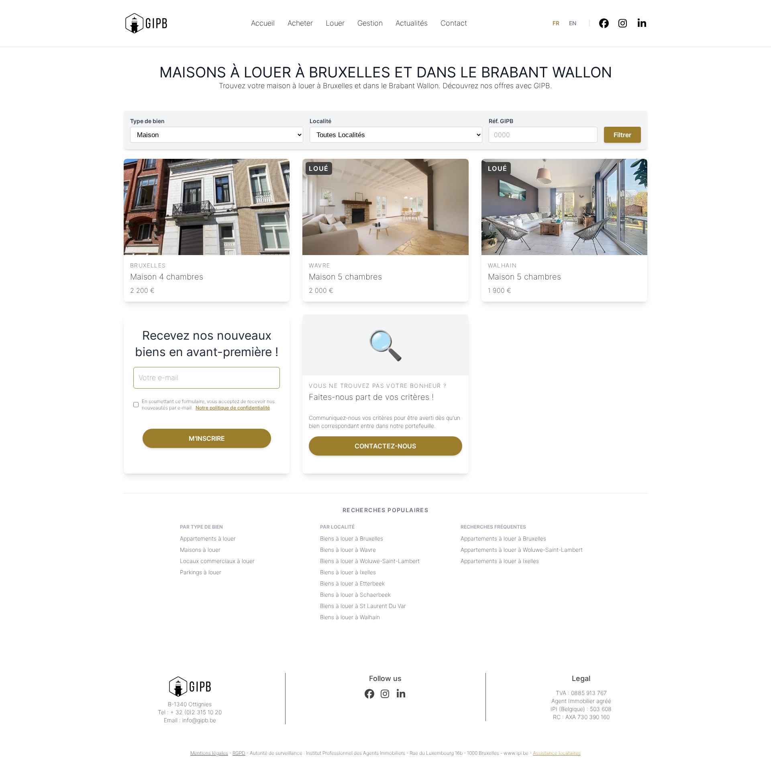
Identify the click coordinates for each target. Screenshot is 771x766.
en (572, 23)
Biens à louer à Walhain (350, 617)
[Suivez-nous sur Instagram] (623, 23)
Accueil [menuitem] (263, 23)
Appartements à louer (208, 538)
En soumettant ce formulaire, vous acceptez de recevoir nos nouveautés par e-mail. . (208, 404)
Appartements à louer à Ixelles (500, 560)
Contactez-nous (385, 446)
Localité (320, 121)
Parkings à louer (200, 572)
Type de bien (147, 121)
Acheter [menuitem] (300, 23)
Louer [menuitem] (335, 23)
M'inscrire (207, 438)
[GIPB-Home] (146, 23)
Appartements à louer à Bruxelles (503, 538)
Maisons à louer (200, 549)
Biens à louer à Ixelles (348, 572)
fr (556, 23)
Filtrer (622, 135)
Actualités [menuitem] (412, 23)
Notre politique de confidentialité (233, 408)
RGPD (239, 753)
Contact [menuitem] (454, 23)
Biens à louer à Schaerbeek (355, 594)
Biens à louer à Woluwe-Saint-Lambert (370, 560)
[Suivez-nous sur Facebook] (604, 23)
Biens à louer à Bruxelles (351, 538)
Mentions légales (209, 753)
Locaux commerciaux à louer (217, 560)
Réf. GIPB (501, 121)
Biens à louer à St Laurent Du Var (363, 605)
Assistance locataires (557, 753)
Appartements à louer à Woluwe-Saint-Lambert (522, 549)
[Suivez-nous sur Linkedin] (642, 23)
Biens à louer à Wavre (348, 549)
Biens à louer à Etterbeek (352, 583)
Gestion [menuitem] (370, 23)
